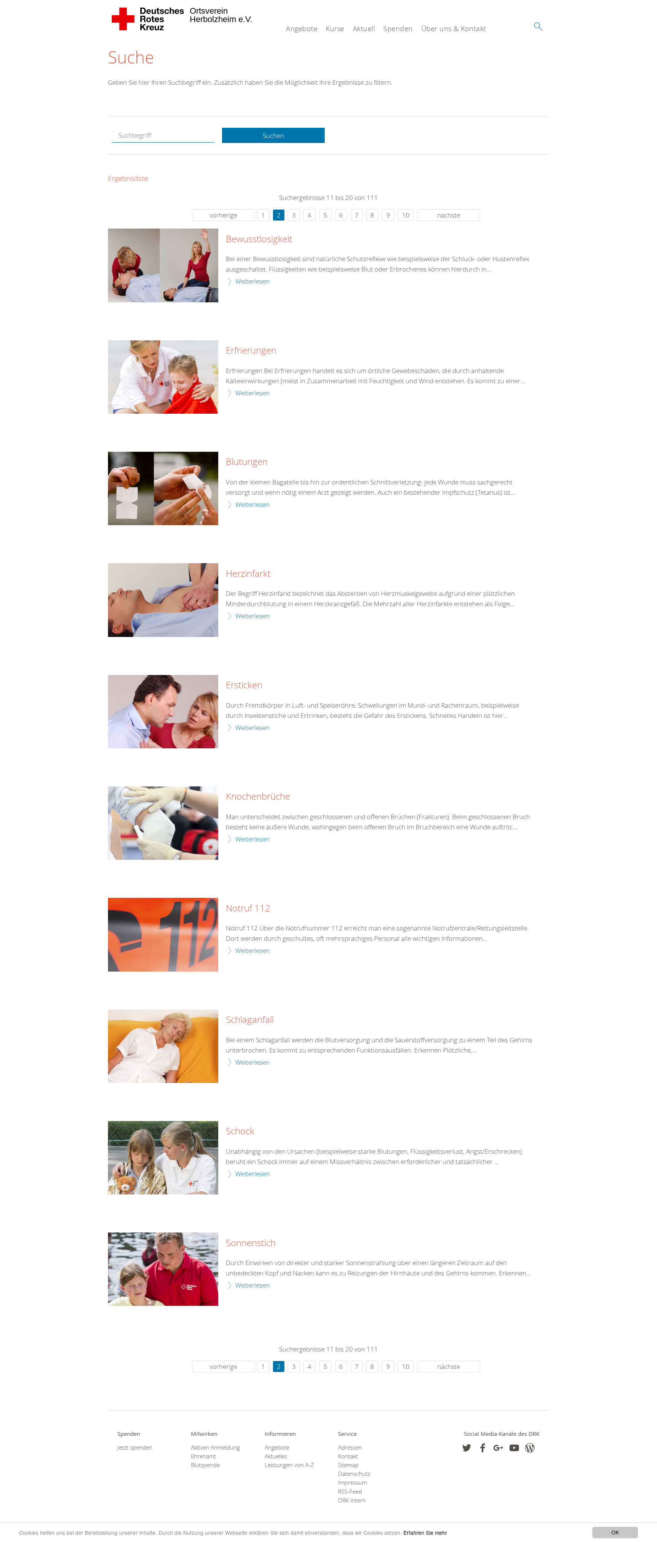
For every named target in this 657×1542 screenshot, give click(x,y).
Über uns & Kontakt (453, 28)
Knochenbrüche (258, 796)
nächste (448, 215)
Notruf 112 (248, 908)
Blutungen (247, 462)
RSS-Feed (350, 1491)
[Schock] (163, 1157)
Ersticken (244, 685)
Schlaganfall (250, 1020)
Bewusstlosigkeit (259, 239)
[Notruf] (163, 934)
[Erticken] (163, 711)
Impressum (352, 1482)
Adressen (350, 1447)
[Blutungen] (163, 488)
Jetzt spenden (134, 1447)
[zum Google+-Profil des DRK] (498, 1448)
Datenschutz (354, 1473)
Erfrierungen (251, 350)
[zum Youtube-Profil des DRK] (514, 1448)
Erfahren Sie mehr (425, 1532)
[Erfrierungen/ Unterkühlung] (163, 377)
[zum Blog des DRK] (530, 1448)
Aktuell (364, 28)
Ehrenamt (203, 1456)
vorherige (223, 215)
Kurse (335, 28)
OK (615, 1532)
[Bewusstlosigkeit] (163, 265)
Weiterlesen (252, 281)
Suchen (273, 135)
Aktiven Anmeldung (215, 1447)
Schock (240, 1131)
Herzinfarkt (248, 574)
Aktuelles (276, 1456)
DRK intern (352, 1500)
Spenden (398, 28)
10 (405, 215)
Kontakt (348, 1456)
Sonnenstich (251, 1243)
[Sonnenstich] (163, 1269)
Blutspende (205, 1465)
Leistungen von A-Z (289, 1465)
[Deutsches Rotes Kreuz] (148, 19)
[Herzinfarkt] (163, 600)
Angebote (301, 28)
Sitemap (348, 1465)
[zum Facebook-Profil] (466, 1448)
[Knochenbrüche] (163, 823)
